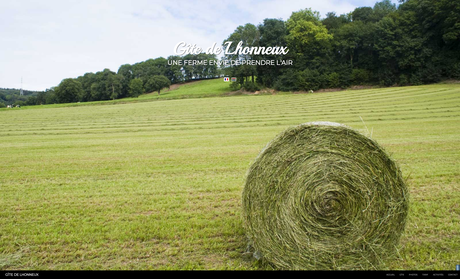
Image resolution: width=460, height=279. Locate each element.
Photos (413, 274)
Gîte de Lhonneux (22, 275)
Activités (438, 274)
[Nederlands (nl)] (233, 79)
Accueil (390, 274)
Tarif (425, 274)
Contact (453, 274)
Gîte (402, 274)
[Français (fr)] (226, 79)
